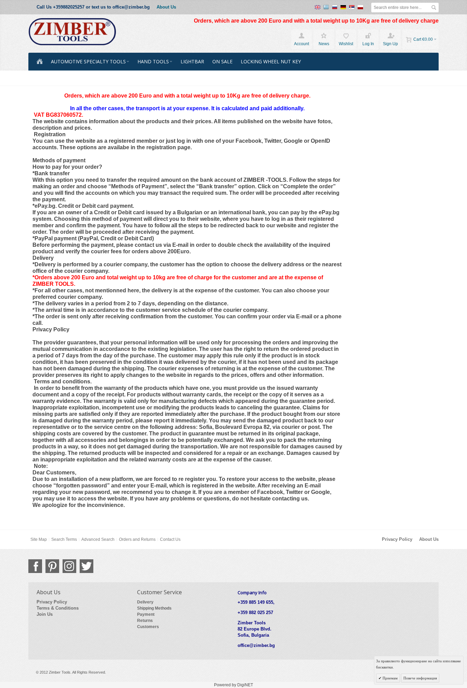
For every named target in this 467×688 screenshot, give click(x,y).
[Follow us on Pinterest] (52, 566)
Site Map (38, 539)
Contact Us (170, 539)
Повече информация (420, 678)
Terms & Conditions (58, 608)
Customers (148, 626)
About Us (166, 7)
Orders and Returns (137, 539)
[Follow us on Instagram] (69, 566)
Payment (146, 614)
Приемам (390, 678)
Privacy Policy (397, 539)
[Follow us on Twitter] (86, 566)
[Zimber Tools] (72, 32)
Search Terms (64, 539)
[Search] (434, 7)
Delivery (145, 602)
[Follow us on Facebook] (35, 566)
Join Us (45, 614)
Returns (145, 620)
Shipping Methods (154, 608)
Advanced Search (98, 539)
